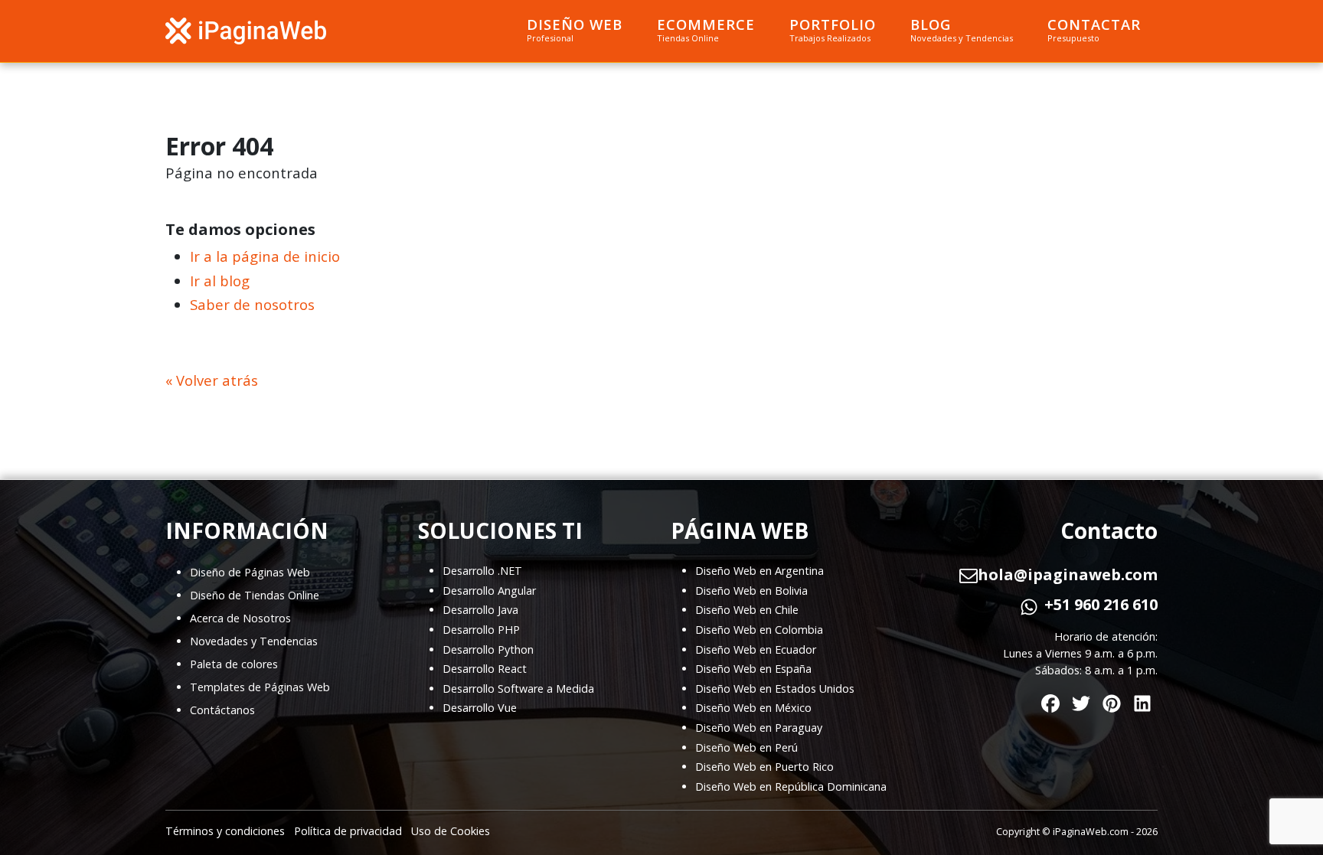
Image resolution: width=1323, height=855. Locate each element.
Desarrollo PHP (481, 629)
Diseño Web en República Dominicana (791, 786)
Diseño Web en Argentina (759, 570)
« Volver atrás (211, 380)
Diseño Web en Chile (747, 609)
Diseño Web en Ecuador (755, 649)
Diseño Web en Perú (746, 747)
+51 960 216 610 (1101, 605)
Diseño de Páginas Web (250, 572)
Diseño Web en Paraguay (758, 727)
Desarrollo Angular (489, 590)
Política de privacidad (348, 831)
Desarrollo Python (488, 649)
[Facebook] (1050, 700)
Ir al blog (220, 280)
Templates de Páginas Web (260, 687)
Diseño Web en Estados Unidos (774, 688)
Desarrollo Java (480, 609)
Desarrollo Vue (480, 707)
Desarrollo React (485, 668)
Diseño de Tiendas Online (254, 595)
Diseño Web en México (753, 707)
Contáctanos (222, 710)
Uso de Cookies (450, 831)
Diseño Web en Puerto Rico (764, 766)
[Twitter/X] (1081, 700)
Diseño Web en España (753, 668)
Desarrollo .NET (482, 570)
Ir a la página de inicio (265, 256)
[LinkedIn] (1142, 700)
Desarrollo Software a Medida (518, 688)
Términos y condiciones (225, 831)
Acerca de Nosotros (240, 618)
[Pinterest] (1111, 700)
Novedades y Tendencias (254, 641)
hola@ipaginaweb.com (1068, 575)
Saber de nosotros (252, 304)
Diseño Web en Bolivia (751, 590)
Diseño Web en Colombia (759, 629)
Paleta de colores (234, 664)
